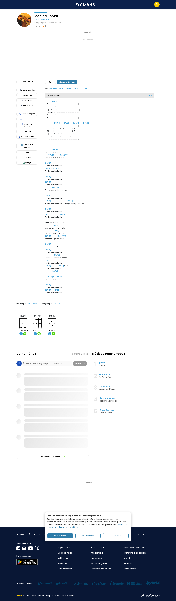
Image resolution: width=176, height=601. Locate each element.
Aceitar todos (60, 535)
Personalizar (116, 535)
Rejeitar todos (88, 535)
